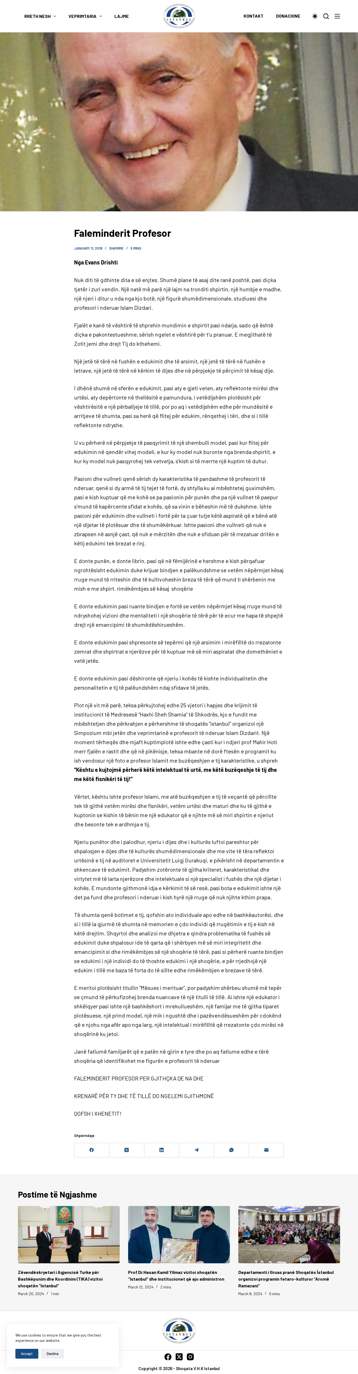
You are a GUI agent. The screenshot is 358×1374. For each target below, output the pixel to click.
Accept (27, 1353)
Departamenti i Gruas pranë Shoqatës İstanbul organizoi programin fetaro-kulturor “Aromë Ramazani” (286, 1278)
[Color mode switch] (315, 16)
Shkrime (116, 248)
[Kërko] (326, 16)
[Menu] (337, 16)
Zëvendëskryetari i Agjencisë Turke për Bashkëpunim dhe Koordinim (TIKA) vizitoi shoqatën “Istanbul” (60, 1278)
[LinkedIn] (161, 1150)
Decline (52, 1353)
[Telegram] (196, 1150)
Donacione (288, 15)
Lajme (121, 16)
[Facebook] (91, 1150)
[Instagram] (190, 1356)
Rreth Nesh (37, 16)
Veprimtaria (82, 16)
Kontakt (253, 15)
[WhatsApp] (231, 1150)
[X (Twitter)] (126, 1150)
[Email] (266, 1150)
